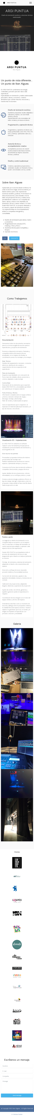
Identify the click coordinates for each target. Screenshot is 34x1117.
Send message (17, 1095)
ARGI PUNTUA (11, 3)
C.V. (5, 238)
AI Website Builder (17, 1114)
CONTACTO (14, 238)
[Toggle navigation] (30, 3)
